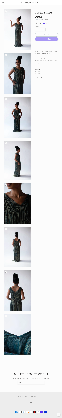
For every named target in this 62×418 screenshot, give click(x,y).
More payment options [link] (46, 42)
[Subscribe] (43, 382)
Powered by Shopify (38, 414)
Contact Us (21, 396)
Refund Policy (34, 396)
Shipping (37, 19)
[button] (3, 2)
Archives (41, 396)
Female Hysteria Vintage (28, 414)
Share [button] (37, 47)
